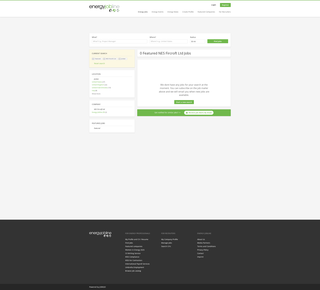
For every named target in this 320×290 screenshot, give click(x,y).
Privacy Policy (202, 250)
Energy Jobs (143, 12)
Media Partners (203, 243)
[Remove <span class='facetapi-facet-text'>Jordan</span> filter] (119, 59)
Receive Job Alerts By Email (200, 112)
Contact (200, 253)
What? (94, 37)
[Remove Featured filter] (93, 128)
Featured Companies (206, 12)
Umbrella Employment (134, 267)
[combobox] (169, 41)
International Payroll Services (137, 264)
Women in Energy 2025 (134, 250)
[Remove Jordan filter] (93, 79)
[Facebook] (91, 242)
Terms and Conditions (206, 246)
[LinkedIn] (99, 242)
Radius (193, 37)
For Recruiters (225, 12)
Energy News (173, 12)
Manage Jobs (166, 243)
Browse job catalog (133, 271)
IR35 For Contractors (133, 260)
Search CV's (166, 246)
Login (213, 5)
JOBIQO (103, 287)
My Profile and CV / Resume (136, 239)
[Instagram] (103, 242)
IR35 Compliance (132, 257)
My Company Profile (169, 239)
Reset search (99, 63)
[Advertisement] (160, 25)
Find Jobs (129, 243)
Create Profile (188, 12)
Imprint (200, 257)
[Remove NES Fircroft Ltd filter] (93, 109)
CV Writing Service (132, 253)
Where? (153, 37)
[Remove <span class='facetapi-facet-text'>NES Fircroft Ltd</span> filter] (104, 59)
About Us (201, 239)
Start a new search (184, 102)
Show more (96, 94)
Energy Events (158, 12)
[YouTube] (107, 242)
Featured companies (133, 246)
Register (225, 5)
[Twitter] (95, 242)
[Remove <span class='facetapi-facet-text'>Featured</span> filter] (93, 59)
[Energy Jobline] (104, 8)
